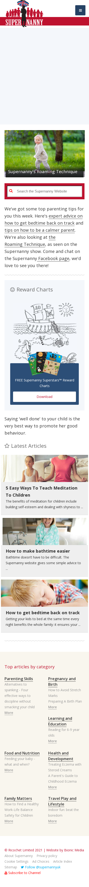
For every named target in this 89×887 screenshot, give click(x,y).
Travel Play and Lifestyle (62, 801)
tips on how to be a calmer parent (40, 230)
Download (44, 396)
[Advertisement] (44, 72)
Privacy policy (47, 855)
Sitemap (11, 867)
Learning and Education (60, 721)
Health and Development (60, 756)
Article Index (62, 861)
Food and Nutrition (22, 753)
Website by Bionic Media (65, 850)
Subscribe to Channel (24, 872)
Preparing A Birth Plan (65, 701)
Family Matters (18, 798)
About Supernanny (19, 855)
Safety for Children (19, 815)
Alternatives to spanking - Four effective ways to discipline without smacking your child (20, 695)
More (9, 712)
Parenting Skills (19, 678)
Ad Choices (40, 861)
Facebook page (53, 258)
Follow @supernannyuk (42, 867)
